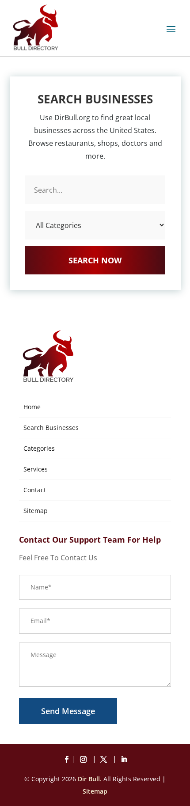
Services (35, 469)
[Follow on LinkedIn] (123, 759)
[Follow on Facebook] (66, 759)
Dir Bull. (90, 779)
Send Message (68, 711)
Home (32, 407)
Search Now (95, 260)
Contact (34, 490)
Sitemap (35, 510)
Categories (39, 448)
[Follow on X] (105, 759)
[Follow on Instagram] (84, 759)
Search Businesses (51, 427)
